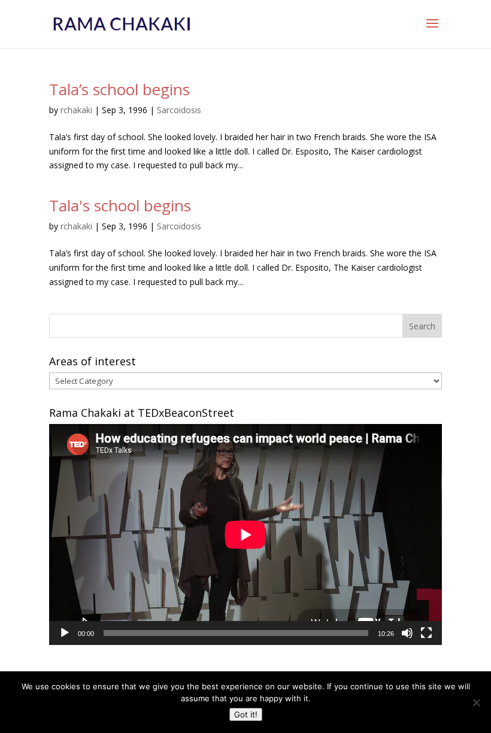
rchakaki (76, 110)
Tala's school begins (120, 205)
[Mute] (407, 633)
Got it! (245, 714)
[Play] (65, 633)
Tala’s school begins (119, 89)
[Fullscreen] (426, 633)
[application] (245, 534)
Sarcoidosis (179, 110)
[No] (476, 702)
